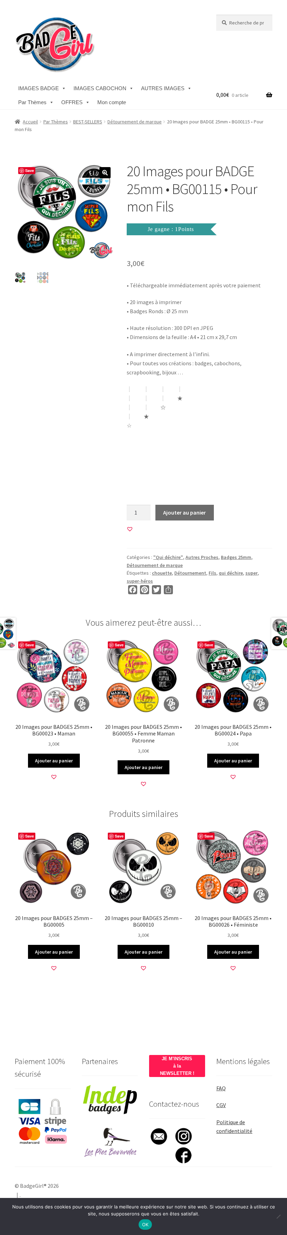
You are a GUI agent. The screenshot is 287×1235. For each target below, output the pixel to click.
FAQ (221, 1088)
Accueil (30, 122)
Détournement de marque (134, 122)
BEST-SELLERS (87, 122)
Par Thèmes (32, 102)
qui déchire (231, 573)
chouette (162, 573)
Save (29, 170)
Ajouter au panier (184, 512)
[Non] (278, 1216)
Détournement (190, 573)
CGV (221, 1104)
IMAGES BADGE (38, 88)
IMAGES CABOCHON (100, 88)
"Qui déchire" (168, 557)
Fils (212, 573)
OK (145, 1224)
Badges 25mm (236, 557)
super (251, 573)
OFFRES (72, 102)
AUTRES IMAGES (162, 88)
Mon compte (111, 102)
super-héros (140, 581)
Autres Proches (202, 557)
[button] (105, 172)
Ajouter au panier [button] (54, 760)
